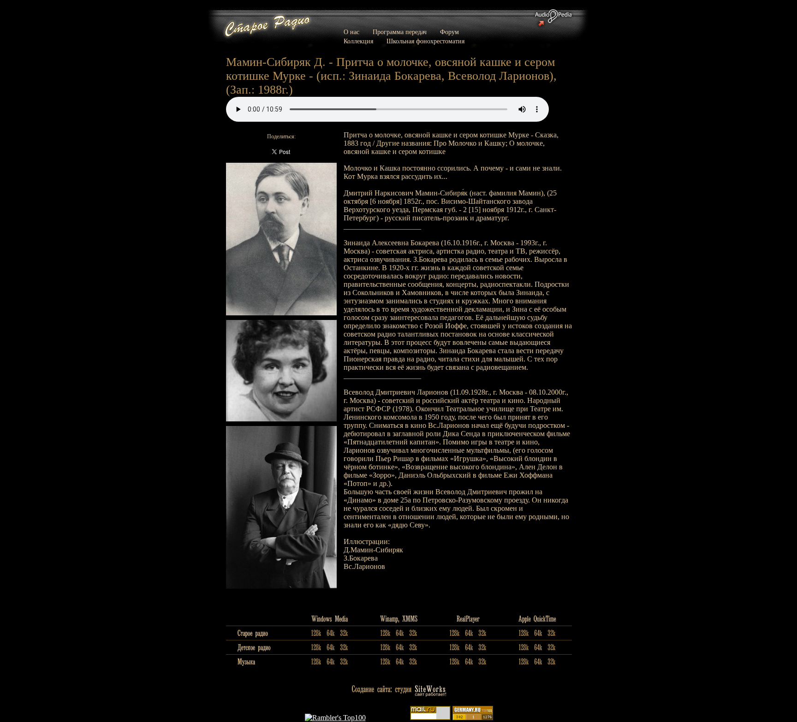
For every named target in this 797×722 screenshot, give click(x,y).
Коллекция (358, 41)
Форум (449, 32)
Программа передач (400, 32)
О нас (351, 32)
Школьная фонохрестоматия (425, 41)
